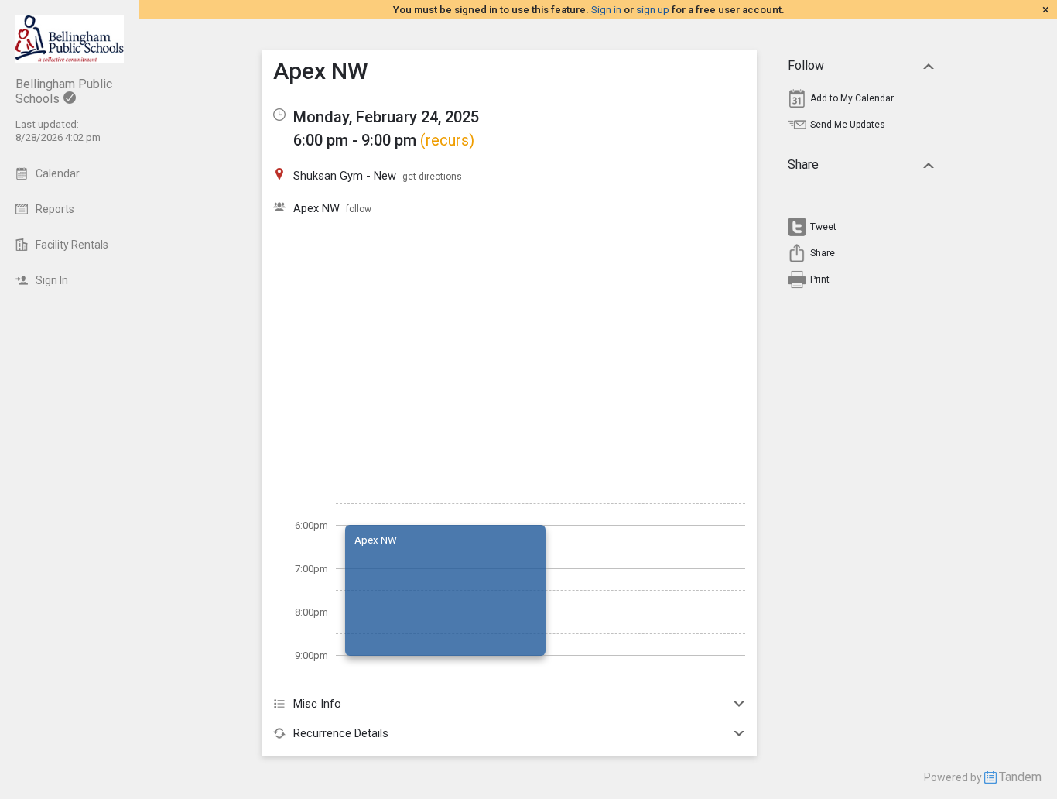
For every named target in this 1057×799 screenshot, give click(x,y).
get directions (432, 176)
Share (803, 164)
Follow (806, 65)
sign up (652, 9)
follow (358, 209)
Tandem (1020, 777)
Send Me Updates (847, 124)
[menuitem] (861, 102)
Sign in (606, 9)
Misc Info (317, 704)
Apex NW (316, 208)
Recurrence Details (340, 733)
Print (820, 279)
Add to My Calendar (852, 98)
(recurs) (447, 140)
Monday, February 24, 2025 (386, 117)
